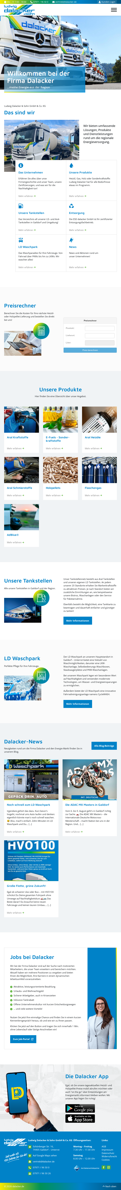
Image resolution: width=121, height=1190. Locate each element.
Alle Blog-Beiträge (104, 745)
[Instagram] (109, 1167)
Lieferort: (70, 335)
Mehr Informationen (77, 620)
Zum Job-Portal (21, 1039)
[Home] (19, 10)
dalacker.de (18, 1186)
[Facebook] (104, 1167)
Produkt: (70, 328)
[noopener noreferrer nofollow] (80, 1118)
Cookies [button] (106, 1159)
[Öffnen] (114, 10)
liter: (68, 342)
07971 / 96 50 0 (41, 1167)
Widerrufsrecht (109, 1156)
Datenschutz (108, 1153)
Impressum (107, 1149)
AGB (104, 1146)
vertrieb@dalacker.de (43, 1161)
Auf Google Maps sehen (45, 1155)
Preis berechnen (90, 350)
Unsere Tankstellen (28, 580)
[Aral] (86, 1168)
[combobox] (100, 335)
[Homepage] (15, 1142)
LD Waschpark (22, 658)
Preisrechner (20, 305)
